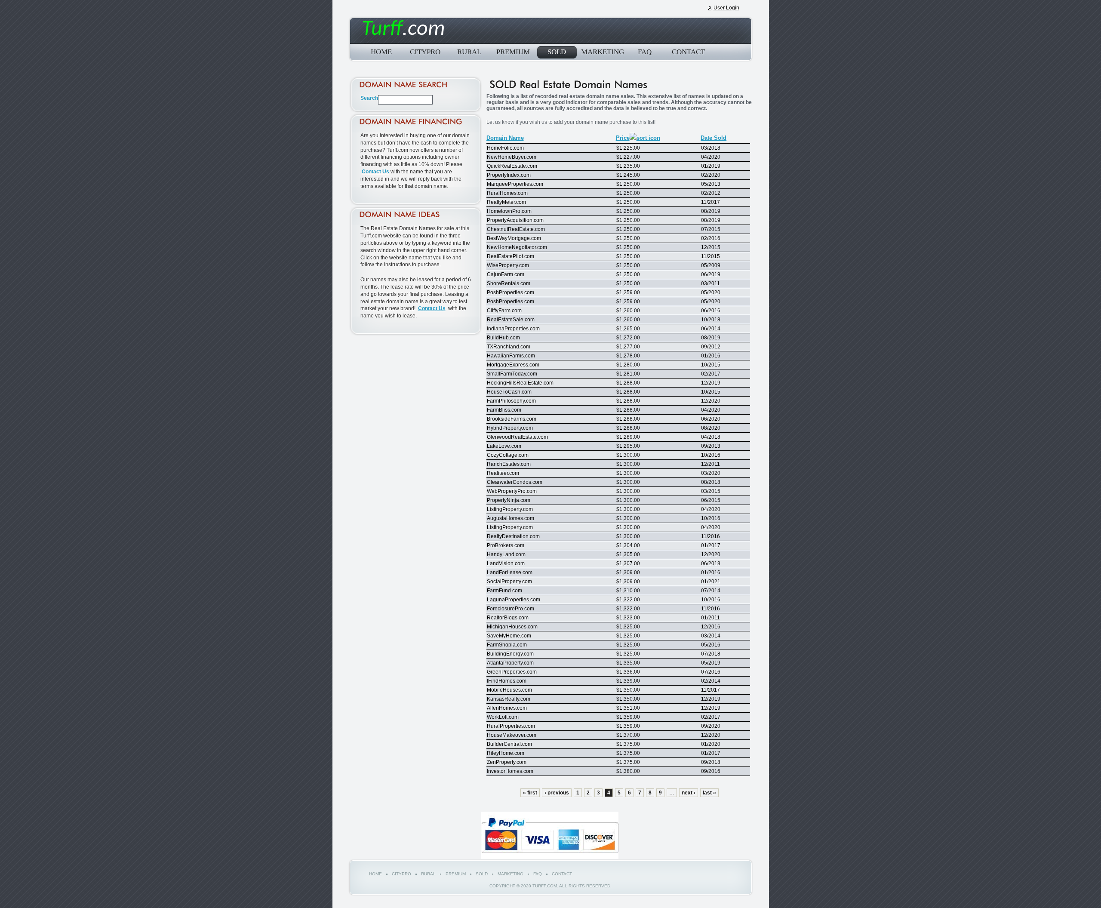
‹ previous (556, 793)
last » (709, 793)
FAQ (645, 52)
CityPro (425, 52)
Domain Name (505, 138)
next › (688, 793)
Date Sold (713, 138)
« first (530, 793)
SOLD (556, 52)
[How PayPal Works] (549, 857)
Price (623, 138)
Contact (688, 52)
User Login (726, 8)
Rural (469, 52)
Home (381, 52)
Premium (513, 52)
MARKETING (601, 52)
